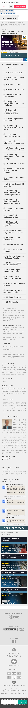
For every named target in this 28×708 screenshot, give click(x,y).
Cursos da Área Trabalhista (8, 13)
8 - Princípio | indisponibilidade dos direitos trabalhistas (11, 112)
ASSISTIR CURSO (14, 55)
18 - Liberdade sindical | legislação (14, 185)
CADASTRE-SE (23, 697)
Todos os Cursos (9, 10)
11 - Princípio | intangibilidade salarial (12, 135)
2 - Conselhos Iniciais (14, 73)
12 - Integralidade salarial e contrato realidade (14, 142)
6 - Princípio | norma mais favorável (12, 95)
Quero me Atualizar (20, 6)
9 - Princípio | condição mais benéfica (13, 120)
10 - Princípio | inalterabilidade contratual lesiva (13, 127)
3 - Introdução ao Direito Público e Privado (14, 79)
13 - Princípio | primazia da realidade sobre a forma (14, 149)
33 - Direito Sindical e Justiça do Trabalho (13, 291)
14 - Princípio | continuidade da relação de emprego (14, 157)
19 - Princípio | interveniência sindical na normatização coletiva (13, 193)
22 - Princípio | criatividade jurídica (11, 216)
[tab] (14, 68)
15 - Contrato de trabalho (15, 163)
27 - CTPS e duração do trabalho (14, 250)
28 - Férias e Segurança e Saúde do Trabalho (14, 257)
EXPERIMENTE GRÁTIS (14, 528)
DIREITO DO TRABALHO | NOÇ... (9, 16)
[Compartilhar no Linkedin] (26, 59)
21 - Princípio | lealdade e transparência (14, 209)
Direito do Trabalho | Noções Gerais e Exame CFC (16, 496)
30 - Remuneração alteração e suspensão (12, 271)
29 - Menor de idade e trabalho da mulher (13, 264)
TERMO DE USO (5, 705)
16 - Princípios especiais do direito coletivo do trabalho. (14, 170)
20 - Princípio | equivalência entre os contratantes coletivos (12, 201)
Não (11, 6)
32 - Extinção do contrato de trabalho (14, 284)
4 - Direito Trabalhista (14, 85)
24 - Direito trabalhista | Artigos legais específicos (13, 232)
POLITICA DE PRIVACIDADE (15, 705)
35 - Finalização (12, 302)
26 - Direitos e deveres (14, 244)
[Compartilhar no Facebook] (24, 59)
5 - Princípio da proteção (15, 90)
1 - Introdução (11, 68)
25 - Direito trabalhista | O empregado (13, 238)
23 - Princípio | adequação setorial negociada (11, 224)
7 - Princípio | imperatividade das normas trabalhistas (14, 103)
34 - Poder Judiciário (13, 297)
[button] (1, 56)
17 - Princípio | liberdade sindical (14, 178)
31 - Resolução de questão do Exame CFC (13, 278)
